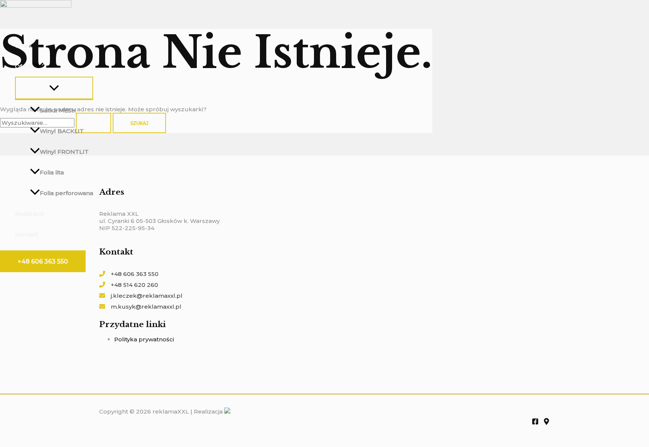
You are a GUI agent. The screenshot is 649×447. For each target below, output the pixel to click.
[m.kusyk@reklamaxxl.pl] (140, 306)
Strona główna (36, 25)
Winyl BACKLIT (62, 131)
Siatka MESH (58, 110)
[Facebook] (535, 422)
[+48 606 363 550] (128, 273)
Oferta (24, 66)
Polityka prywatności (144, 339)
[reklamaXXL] (35, 5)
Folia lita (52, 172)
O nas (23, 45)
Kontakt (26, 234)
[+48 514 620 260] (128, 284)
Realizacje (29, 213)
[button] (43, 261)
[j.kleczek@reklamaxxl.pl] (141, 295)
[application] (39, 66)
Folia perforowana (66, 193)
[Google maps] (546, 422)
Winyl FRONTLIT (64, 151)
